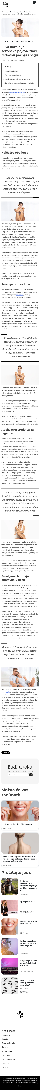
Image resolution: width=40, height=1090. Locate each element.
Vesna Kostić (23, 991)
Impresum (5, 1035)
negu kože (5, 692)
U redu (20, 1086)
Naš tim (4, 1047)
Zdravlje (6, 752)
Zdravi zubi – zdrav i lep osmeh (17, 824)
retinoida (19, 295)
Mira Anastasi (31, 952)
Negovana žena (24, 41)
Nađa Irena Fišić (15, 864)
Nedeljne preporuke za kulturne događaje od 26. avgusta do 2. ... (28, 885)
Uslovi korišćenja (8, 1043)
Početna (4, 12)
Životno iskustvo (8, 1059)
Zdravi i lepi (14, 12)
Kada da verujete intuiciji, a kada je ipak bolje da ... (28, 943)
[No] (38, 1083)
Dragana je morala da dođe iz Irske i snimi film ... (28, 963)
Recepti (4, 1067)
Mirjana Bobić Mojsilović (26, 912)
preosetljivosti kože (17, 92)
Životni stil (5, 1055)
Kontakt (4, 1039)
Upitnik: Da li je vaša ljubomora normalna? (27, 982)
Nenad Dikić (30, 971)
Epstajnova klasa (28, 902)
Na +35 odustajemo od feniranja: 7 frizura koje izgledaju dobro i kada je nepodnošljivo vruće (20, 859)
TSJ (8, 60)
